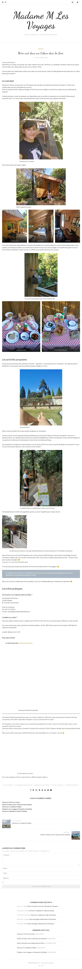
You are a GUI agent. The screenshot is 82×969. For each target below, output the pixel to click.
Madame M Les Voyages (41, 20)
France (41, 49)
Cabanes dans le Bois (25, 643)
